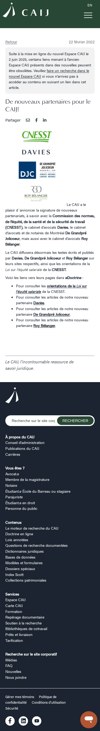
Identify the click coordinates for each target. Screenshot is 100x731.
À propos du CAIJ (19, 436)
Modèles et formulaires (24, 562)
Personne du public (21, 508)
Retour (11, 41)
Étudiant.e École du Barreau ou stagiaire (37, 491)
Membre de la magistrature (27, 479)
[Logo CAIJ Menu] (26, 11)
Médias (11, 659)
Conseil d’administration (25, 442)
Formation (13, 611)
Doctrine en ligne (19, 533)
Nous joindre (15, 677)
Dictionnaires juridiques (24, 551)
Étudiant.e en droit (20, 502)
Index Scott (14, 574)
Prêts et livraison (19, 634)
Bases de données (20, 557)
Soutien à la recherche (23, 623)
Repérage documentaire (24, 617)
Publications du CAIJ (22, 448)
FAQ (9, 665)
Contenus (13, 522)
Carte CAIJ (14, 605)
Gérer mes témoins (20, 696)
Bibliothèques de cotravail (26, 628)
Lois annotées (16, 539)
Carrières (12, 454)
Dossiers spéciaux (20, 568)
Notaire (11, 485)
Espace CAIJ (15, 599)
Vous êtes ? (15, 467)
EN (89, 5)
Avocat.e (12, 473)
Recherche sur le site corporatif (31, 654)
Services (12, 594)
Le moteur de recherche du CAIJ (31, 528)
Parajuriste (14, 496)
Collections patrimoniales (25, 580)
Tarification (14, 640)
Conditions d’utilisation (49, 702)
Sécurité (11, 708)
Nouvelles (13, 671)
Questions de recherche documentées (36, 545)
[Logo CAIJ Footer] (12, 396)
